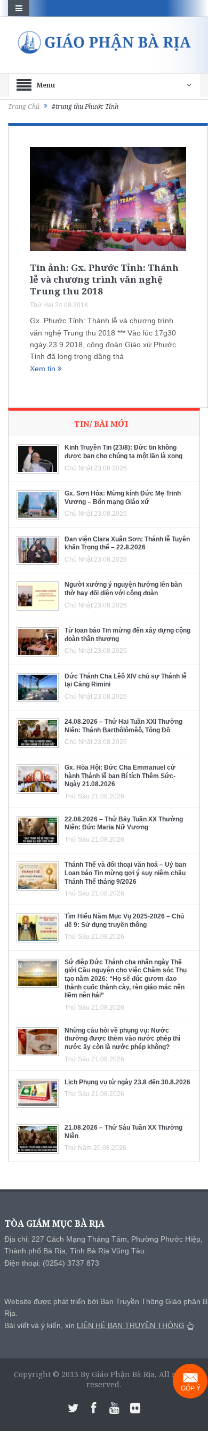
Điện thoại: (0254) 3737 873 (51, 1263)
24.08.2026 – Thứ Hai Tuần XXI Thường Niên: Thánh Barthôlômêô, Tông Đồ (123, 726)
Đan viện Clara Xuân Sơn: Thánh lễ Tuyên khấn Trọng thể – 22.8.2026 (127, 543)
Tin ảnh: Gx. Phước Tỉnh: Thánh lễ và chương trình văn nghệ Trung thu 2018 (104, 279)
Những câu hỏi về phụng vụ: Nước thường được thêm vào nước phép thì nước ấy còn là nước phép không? (122, 1039)
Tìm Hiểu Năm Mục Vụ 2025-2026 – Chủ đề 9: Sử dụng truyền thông (124, 921)
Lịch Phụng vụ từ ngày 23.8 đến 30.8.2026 (127, 1082)
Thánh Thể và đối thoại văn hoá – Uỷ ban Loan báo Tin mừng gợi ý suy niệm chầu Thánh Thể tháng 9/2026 (125, 873)
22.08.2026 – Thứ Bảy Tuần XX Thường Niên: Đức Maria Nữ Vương (124, 824)
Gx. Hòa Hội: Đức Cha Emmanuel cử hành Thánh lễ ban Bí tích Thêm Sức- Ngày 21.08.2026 (120, 776)
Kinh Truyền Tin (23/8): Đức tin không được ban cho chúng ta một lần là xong (123, 452)
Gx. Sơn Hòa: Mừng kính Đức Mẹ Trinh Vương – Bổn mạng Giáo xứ (123, 498)
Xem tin (44, 368)
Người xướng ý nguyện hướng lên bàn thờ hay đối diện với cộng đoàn (123, 589)
